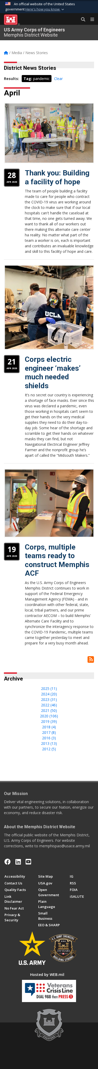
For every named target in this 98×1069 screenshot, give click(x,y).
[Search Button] (81, 19)
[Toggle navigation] (90, 19)
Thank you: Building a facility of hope (57, 177)
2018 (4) (49, 726)
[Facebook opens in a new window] (7, 861)
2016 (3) (49, 737)
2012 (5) (49, 748)
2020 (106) (49, 715)
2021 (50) (49, 710)
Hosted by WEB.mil (47, 974)
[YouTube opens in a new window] (28, 861)
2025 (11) (49, 688)
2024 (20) (49, 693)
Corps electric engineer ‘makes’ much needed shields (52, 372)
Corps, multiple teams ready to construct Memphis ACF (57, 560)
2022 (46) (49, 704)
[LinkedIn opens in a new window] (18, 861)
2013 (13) (49, 743)
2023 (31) (49, 699)
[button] (45, 9)
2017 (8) (49, 732)
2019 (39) (49, 721)
